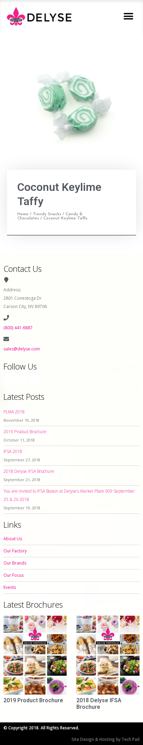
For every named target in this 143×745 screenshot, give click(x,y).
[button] (128, 16)
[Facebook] (9, 380)
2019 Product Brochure (25, 432)
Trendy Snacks (47, 214)
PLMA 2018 (14, 412)
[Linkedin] (34, 380)
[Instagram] (21, 380)
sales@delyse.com (21, 349)
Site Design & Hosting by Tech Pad (106, 739)
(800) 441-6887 (18, 328)
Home (22, 214)
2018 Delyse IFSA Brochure (28, 471)
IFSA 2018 (12, 451)
